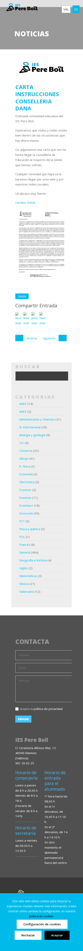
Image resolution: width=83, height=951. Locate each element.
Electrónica (26, 482)
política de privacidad (48, 709)
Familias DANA (25, 203)
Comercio (25, 451)
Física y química (29, 529)
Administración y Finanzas (37, 419)
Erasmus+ (26, 505)
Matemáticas (28, 576)
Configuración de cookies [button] (42, 924)
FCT (22, 521)
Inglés (23, 568)
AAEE (23, 404)
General (24, 552)
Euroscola (26, 513)
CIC (21, 443)
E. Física (24, 466)
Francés (24, 545)
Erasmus (25, 490)
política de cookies (41, 916)
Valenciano (26, 592)
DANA (22, 296)
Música (24, 584)
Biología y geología (32, 435)
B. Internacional (29, 427)
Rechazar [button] (28, 935)
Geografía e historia (33, 560)
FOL (22, 537)
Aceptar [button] (57, 935)
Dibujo (23, 458)
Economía (26, 474)
